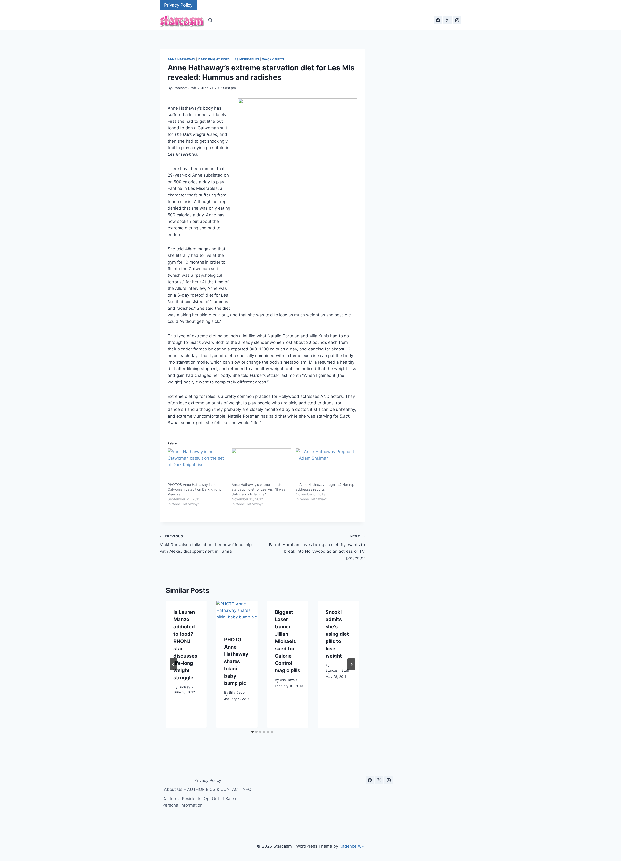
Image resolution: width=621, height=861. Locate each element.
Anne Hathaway (182, 59)
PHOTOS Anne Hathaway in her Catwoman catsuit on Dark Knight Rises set (194, 489)
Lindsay (184, 687)
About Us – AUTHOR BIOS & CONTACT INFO (207, 789)
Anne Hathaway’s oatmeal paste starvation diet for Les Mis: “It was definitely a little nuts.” (258, 489)
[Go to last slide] (173, 664)
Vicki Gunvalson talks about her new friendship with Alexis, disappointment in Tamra (206, 544)
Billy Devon (237, 692)
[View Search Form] (210, 20)
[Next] (351, 664)
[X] (447, 20)
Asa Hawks (288, 680)
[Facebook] (438, 20)
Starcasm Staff (184, 88)
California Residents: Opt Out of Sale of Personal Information (200, 802)
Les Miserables (246, 59)
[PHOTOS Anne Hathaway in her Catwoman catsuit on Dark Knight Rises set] (197, 465)
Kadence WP (351, 846)
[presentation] (236, 614)
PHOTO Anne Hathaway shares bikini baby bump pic (236, 661)
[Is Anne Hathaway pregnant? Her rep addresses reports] (325, 465)
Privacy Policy (178, 5)
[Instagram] (457, 20)
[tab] (252, 732)
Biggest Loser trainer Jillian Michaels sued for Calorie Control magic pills (287, 641)
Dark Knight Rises (214, 59)
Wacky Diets (273, 59)
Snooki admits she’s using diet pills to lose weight (337, 634)
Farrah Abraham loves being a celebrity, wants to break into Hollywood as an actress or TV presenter (317, 547)
